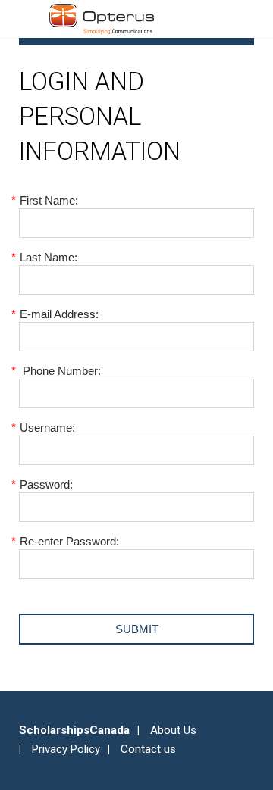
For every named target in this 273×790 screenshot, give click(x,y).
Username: (47, 427)
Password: (46, 484)
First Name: (48, 200)
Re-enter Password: (69, 541)
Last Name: (48, 257)
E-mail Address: (59, 314)
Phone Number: (60, 370)
